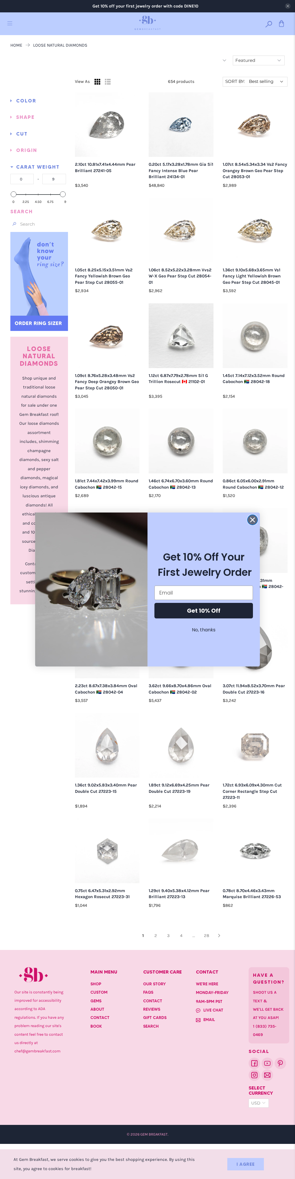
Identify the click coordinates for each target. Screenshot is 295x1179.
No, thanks (203, 629)
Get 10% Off (203, 611)
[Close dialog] (252, 520)
